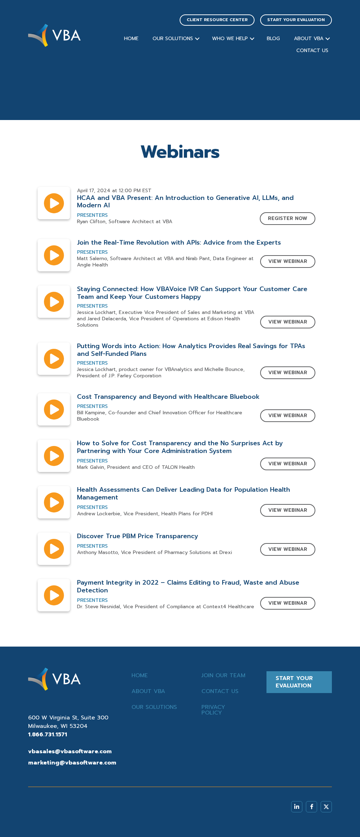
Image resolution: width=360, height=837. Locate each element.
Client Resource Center (217, 20)
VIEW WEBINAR (287, 322)
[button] (197, 39)
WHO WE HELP (230, 38)
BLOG (273, 38)
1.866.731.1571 (47, 734)
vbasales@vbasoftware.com (70, 751)
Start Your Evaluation (296, 20)
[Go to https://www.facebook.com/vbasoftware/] (311, 806)
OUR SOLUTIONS (173, 38)
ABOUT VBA (308, 38)
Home (139, 675)
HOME (131, 38)
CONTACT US (312, 50)
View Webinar (287, 261)
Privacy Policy (213, 710)
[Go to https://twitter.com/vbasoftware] (326, 806)
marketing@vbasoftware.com (72, 763)
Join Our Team (223, 675)
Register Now (287, 218)
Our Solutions (154, 707)
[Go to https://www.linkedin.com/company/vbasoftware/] (296, 806)
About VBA (148, 691)
